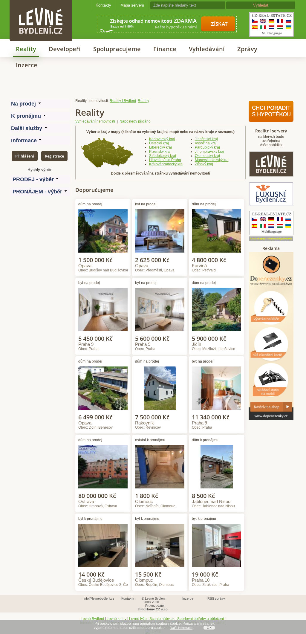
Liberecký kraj (160, 147)
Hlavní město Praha (165, 160)
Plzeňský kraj (160, 151)
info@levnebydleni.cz (99, 598)
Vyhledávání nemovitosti (95, 121)
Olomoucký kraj (207, 156)
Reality (26, 49)
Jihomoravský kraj (209, 151)
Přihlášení (24, 156)
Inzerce (26, 65)
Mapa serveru (132, 5)
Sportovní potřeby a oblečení (200, 619)
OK (209, 628)
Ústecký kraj (159, 143)
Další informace (181, 628)
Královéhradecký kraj (166, 164)
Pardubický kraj (207, 147)
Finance (164, 49)
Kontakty (103, 5)
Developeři (65, 49)
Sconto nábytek (162, 619)
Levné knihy (116, 619)
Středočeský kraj (162, 156)
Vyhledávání (207, 49)
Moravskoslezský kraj (212, 160)
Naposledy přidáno (135, 121)
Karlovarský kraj (162, 139)
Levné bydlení (41, 10)
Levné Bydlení (92, 619)
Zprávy (247, 49)
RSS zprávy (216, 598)
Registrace (54, 156)
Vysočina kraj (206, 143)
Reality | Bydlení (123, 101)
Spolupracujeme (117, 49)
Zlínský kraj (204, 164)
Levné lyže (138, 619)
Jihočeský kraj (206, 139)
